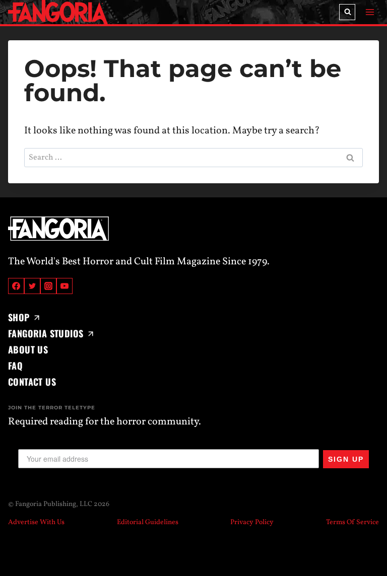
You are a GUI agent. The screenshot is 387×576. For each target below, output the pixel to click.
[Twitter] (32, 286)
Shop (19, 317)
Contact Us (32, 381)
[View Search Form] (347, 12)
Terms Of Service (352, 522)
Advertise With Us (36, 522)
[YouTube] (64, 286)
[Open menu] (369, 12)
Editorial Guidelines (147, 522)
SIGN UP (346, 459)
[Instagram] (48, 286)
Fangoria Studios (45, 333)
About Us (28, 349)
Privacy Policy (252, 522)
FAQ (15, 365)
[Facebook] (16, 286)
